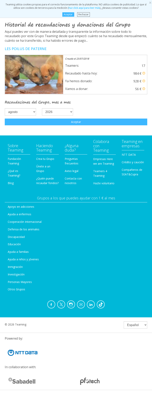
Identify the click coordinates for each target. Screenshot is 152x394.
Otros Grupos (16, 289)
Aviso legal (71, 171)
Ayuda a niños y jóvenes (23, 259)
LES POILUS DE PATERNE (26, 48)
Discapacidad (16, 237)
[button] (143, 73)
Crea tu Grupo (45, 159)
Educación (14, 244)
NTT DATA (129, 154)
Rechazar (83, 14)
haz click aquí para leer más (84, 8)
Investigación (16, 274)
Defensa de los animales (23, 229)
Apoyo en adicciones (21, 207)
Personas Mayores (20, 282)
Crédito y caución (133, 162)
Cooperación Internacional (25, 222)
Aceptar (68, 14)
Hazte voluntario (103, 183)
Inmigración (15, 267)
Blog (11, 183)
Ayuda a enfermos (19, 214)
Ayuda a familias (18, 252)
